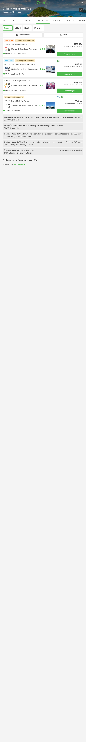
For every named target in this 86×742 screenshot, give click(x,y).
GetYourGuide (19, 164)
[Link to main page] (43, 3)
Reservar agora (69, 54)
